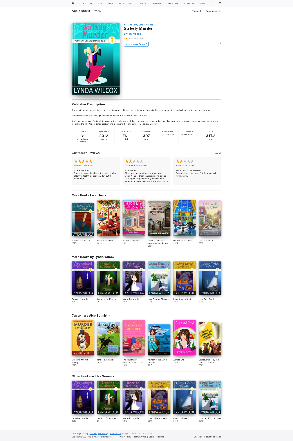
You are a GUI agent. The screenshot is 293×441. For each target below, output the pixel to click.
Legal (151, 437)
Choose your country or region (207, 437)
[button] (212, 3)
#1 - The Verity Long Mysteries (138, 25)
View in (135, 44)
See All (218, 153)
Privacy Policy (125, 437)
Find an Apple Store (98, 434)
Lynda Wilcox (132, 33)
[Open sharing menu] (220, 44)
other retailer (115, 434)
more (165, 181)
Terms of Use (140, 437)
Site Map (160, 437)
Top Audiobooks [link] (213, 11)
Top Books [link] (197, 11)
